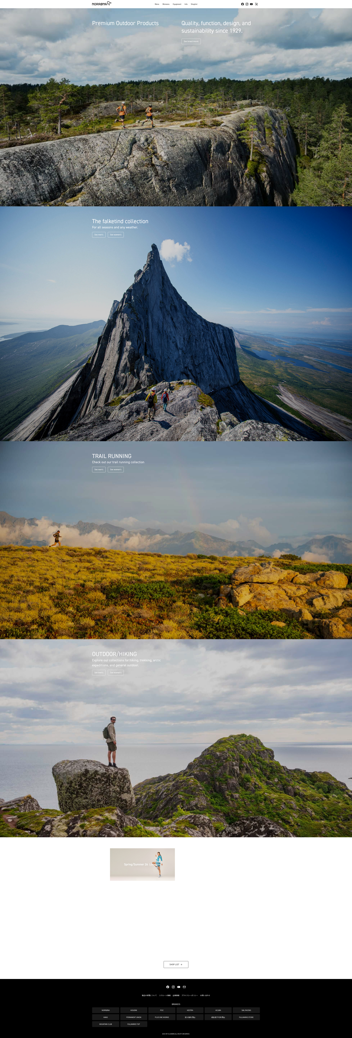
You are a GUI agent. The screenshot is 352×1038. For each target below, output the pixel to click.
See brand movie (191, 41)
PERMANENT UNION (133, 1017)
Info (186, 4)
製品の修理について (149, 995)
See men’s (98, 234)
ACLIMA (218, 1010)
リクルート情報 (164, 995)
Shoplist (194, 4)
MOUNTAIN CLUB (105, 1024)
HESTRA (190, 1010)
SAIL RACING (246, 1010)
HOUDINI (133, 1010)
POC (162, 1010)
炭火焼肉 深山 (190, 1017)
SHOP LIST (174, 964)
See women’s (115, 234)
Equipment (177, 4)
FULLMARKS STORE (246, 1017)
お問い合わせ (205, 995)
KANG (106, 1017)
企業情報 (176, 995)
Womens (166, 4)
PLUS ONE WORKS (162, 1017)
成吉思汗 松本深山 (218, 1017)
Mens (157, 4)
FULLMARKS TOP (133, 1024)
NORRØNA (106, 1010)
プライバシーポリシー (190, 995)
